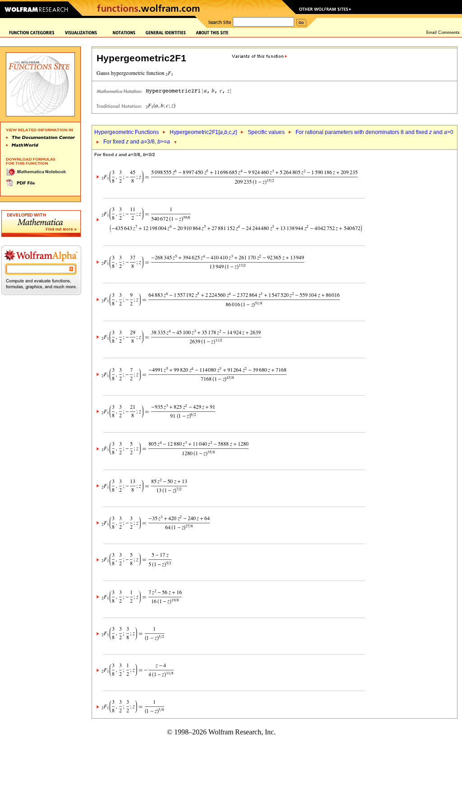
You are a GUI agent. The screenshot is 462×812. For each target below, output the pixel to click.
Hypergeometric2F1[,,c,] (203, 132)
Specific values (266, 132)
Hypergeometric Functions (126, 132)
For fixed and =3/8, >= (136, 141)
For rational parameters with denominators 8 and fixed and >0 (374, 132)
